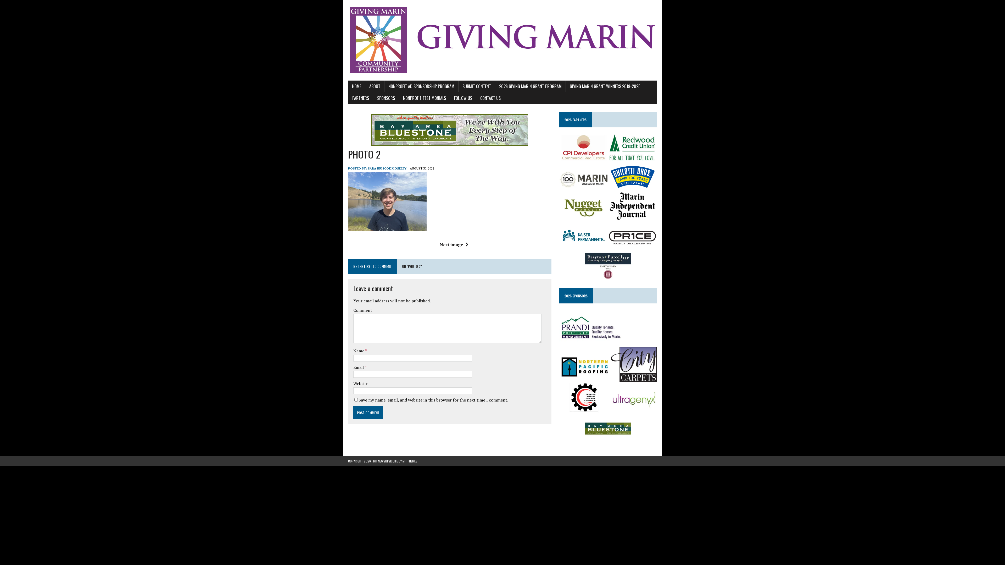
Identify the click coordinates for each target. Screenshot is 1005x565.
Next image (451, 244)
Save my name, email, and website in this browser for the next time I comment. (433, 400)
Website (360, 383)
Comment (362, 310)
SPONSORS (386, 98)
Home (356, 86)
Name (359, 351)
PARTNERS (360, 98)
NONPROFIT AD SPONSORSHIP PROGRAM (421, 86)
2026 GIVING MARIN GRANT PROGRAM (530, 86)
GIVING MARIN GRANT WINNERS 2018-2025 (605, 86)
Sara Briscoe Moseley (387, 168)
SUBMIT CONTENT (476, 86)
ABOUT (374, 86)
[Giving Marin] (502, 40)
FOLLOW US (463, 98)
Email (359, 367)
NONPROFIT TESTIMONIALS (424, 98)
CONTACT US (490, 98)
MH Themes (410, 461)
